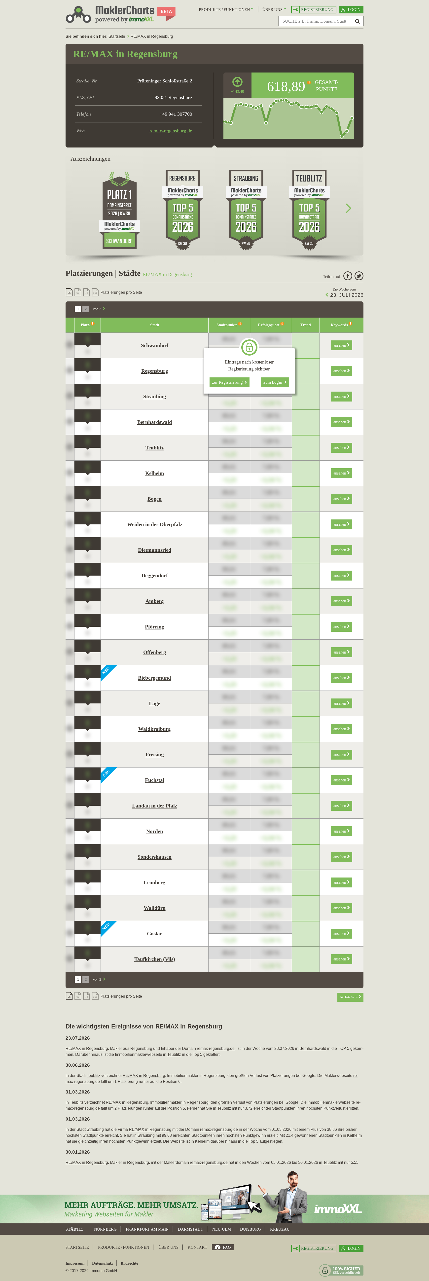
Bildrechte (129, 1263)
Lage (154, 703)
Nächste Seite (349, 997)
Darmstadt (190, 1229)
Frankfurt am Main (147, 1229)
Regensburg (154, 371)
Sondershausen (155, 857)
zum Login (273, 382)
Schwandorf (154, 345)
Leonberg (154, 882)
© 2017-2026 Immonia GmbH (91, 1271)
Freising (154, 755)
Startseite (116, 36)
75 (86, 293)
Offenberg (154, 652)
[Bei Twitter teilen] (358, 277)
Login (354, 9)
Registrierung (317, 9)
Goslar (154, 934)
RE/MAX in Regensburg (87, 1048)
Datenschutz (102, 1263)
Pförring (154, 627)
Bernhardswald (154, 422)
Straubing (154, 397)
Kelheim (154, 473)
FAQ (227, 1247)
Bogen (154, 499)
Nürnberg (105, 1229)
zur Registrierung (228, 382)
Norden (154, 831)
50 (77, 293)
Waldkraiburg (154, 729)
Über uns (272, 9)
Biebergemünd (154, 678)
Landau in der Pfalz (154, 806)
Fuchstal (154, 780)
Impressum (75, 1263)
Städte (74, 1229)
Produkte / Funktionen (224, 9)
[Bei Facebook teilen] (347, 277)
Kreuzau (280, 1229)
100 (95, 293)
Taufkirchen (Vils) (154, 959)
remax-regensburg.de (170, 130)
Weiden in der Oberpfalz (154, 524)
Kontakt (197, 1247)
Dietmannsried (154, 550)
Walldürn (155, 908)
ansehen (340, 345)
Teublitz (154, 448)
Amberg (154, 601)
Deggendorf (155, 576)
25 (69, 293)
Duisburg (250, 1229)
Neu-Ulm (221, 1229)
